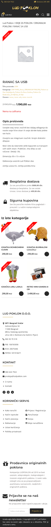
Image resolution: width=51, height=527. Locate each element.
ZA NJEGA (14, 95)
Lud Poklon (8, 23)
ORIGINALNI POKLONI (32, 89)
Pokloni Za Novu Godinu (23, 92)
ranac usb (17, 97)
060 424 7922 (9, 2)
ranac (11, 97)
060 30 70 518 (11, 339)
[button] (37, 15)
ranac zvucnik (27, 97)
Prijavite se (36, 511)
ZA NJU (21, 95)
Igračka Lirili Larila (11, 287)
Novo (22, 89)
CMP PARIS (15, 89)
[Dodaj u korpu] (21, 254)
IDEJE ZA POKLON (23, 23)
